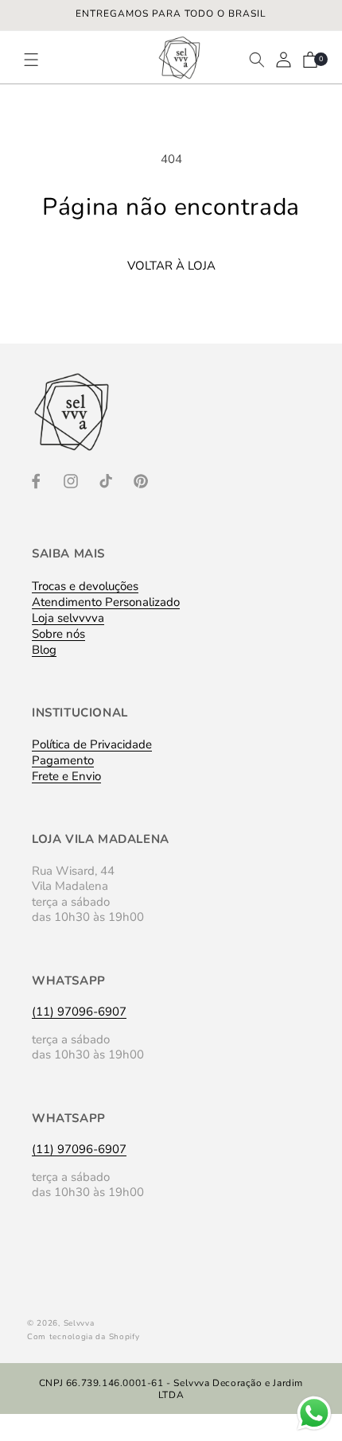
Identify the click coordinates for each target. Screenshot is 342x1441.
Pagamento (63, 760)
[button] (38, 60)
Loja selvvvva (68, 618)
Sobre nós (58, 634)
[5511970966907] (314, 1429)
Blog (44, 650)
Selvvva (79, 1323)
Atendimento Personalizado (106, 602)
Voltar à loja (171, 266)
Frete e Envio (66, 776)
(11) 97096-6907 (79, 1012)
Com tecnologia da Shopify (83, 1336)
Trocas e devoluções (85, 586)
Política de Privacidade (92, 744)
